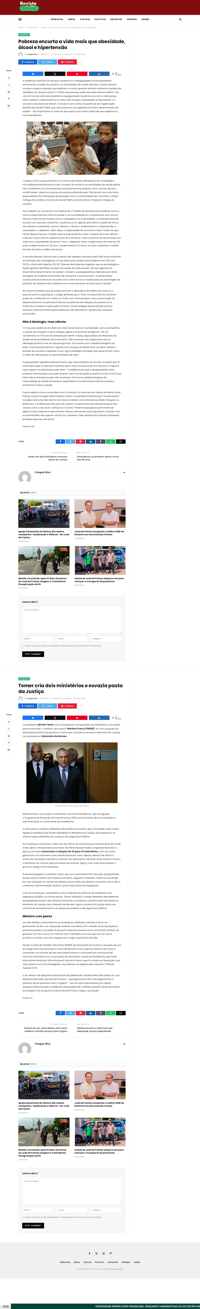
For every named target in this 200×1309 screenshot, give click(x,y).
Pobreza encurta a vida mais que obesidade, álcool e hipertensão (94, 1030)
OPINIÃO (132, 19)
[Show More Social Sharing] (80, 62)
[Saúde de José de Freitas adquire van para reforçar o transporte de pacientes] (100, 560)
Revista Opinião (116, 1269)
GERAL (72, 19)
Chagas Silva (32, 54)
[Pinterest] (9, 98)
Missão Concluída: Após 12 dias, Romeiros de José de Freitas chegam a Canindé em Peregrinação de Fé (42, 581)
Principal (57, 19)
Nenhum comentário (62, 54)
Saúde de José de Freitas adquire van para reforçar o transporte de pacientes (99, 580)
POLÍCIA (85, 19)
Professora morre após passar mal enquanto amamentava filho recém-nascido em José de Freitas (111, 1306)
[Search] (180, 19)
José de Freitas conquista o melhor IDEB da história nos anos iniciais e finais (99, 533)
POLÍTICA (100, 19)
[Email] (9, 105)
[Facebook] (9, 78)
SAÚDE (145, 19)
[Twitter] (9, 85)
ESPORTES (116, 19)
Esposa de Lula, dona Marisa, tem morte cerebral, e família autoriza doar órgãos (45, 1030)
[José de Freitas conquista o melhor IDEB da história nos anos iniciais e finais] (100, 513)
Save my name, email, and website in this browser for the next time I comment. (63, 645)
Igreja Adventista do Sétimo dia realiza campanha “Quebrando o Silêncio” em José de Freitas (43, 534)
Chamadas (24, 35)
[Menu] (20, 19)
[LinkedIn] (9, 92)
